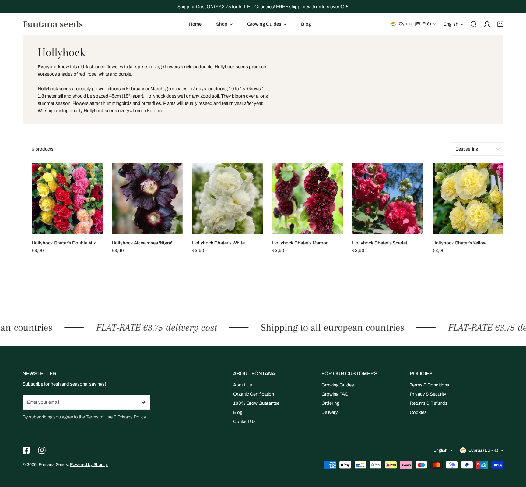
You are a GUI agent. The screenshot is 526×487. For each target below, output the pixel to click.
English (451, 24)
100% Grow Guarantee (256, 403)
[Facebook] (26, 450)
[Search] (473, 24)
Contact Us (244, 421)
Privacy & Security (428, 394)
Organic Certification (253, 394)
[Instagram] (42, 450)
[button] (224, 24)
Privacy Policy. (132, 416)
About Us (242, 384)
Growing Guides (337, 384)
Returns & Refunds (428, 403)
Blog (237, 412)
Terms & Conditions (429, 384)
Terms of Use (99, 416)
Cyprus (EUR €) (415, 23)
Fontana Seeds (53, 464)
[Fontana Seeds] (53, 24)
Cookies (418, 412)
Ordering (330, 403)
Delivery (329, 412)
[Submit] (143, 402)
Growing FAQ (335, 394)
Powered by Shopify (89, 464)
